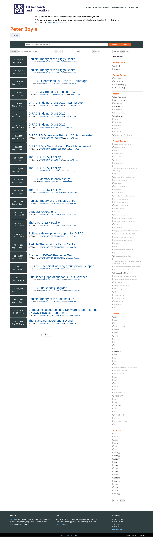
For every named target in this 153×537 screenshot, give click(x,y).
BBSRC (116, 330)
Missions (117, 243)
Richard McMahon (74, 105)
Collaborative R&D (120, 154)
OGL (76, 535)
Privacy (62, 535)
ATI (115, 323)
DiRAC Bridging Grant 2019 (46, 113)
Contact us (133, 7)
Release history (119, 7)
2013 (116, 475)
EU (115, 358)
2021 (116, 449)
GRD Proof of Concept (121, 199)
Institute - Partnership (121, 205)
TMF (115, 409)
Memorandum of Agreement (123, 240)
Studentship (118, 289)
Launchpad (118, 227)
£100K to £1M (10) (120, 81)
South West (118, 122)
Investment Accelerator (121, 215)
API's (68, 519)
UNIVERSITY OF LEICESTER (51, 138)
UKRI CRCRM (119, 415)
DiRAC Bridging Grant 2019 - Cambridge (55, 102)
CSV (77, 51)
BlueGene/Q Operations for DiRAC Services (57, 277)
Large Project (118, 224)
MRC (116, 383)
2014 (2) (117, 472)
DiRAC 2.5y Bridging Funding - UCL (52, 91)
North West (118, 110)
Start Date (14, 52)
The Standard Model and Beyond (50, 320)
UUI (115, 424)
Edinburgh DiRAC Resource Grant (51, 255)
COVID (116, 339)
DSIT (116, 348)
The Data (13, 519)
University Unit (119, 301)
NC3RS (116, 386)
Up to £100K (118, 78)
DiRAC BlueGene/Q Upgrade (47, 288)
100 (99, 51)
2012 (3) (117, 478)
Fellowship (117, 190)
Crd (115, 160)
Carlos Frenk (67, 127)
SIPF (115, 399)
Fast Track (117, 183)
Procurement (118, 253)
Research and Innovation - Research (126, 270)
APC (115, 320)
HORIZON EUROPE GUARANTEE (125, 367)
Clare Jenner (75, 94)
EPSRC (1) (118, 352)
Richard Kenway (73, 258)
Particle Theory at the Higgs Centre (52, 59)
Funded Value (27, 51)
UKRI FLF (117, 418)
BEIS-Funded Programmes (123, 144)
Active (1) (117, 66)
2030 (116, 437)
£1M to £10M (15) (120, 85)
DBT (115, 342)
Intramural (117, 212)
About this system (101, 7)
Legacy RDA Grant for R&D (123, 237)
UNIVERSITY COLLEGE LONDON (53, 94)
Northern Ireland (119, 113)
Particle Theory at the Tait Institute (51, 299)
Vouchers (117, 308)
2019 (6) (117, 456)
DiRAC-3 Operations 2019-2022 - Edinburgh (57, 81)
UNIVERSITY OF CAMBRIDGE (52, 105)
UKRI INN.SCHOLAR (121, 421)
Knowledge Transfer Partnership (124, 221)
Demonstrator (118, 163)
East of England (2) (120, 100)
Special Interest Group (121, 286)
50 (96, 51)
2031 (116, 434)
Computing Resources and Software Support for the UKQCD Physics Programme (63, 311)
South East (117, 119)
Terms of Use (69, 535)
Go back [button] (16, 35)
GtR (57, 524)
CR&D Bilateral (119, 157)
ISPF (115, 380)
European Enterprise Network (124, 177)
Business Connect (120, 147)
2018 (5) (117, 459)
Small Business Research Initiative (125, 279)
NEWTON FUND (119, 393)
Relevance (34, 51)
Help (127, 51)
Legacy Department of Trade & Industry (127, 231)
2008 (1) (117, 490)
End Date (20, 51)
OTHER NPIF (118, 396)
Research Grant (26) (121, 273)
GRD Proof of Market (121, 202)
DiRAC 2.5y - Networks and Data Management (59, 146)
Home (88, 7)
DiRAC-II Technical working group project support (61, 266)
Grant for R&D (118, 193)
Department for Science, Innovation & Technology (124, 170)
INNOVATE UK (119, 374)
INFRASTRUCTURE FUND (123, 371)
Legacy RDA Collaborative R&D (124, 234)
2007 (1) (117, 494)
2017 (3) (117, 462)
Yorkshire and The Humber (123, 135)
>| (61, 51)
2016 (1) (117, 465)
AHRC (116, 317)
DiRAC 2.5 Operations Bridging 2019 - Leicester (60, 135)
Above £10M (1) (119, 88)
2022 (116, 446)
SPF (115, 402)
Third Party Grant (119, 295)
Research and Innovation (122, 256)
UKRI (116, 412)
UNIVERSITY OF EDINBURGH (52, 62)
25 (93, 51)
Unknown (117, 125)
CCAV (116, 336)
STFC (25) (117, 405)
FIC (115, 361)
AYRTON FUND (119, 326)
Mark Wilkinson (72, 138)
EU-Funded (118, 174)
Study (116, 292)
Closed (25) (118, 69)
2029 (116, 440)
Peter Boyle (71, 84)
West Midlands (119, 132)
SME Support (118, 282)
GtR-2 (64, 524)
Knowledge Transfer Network (123, 218)
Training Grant (119, 298)
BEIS (116, 333)
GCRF (116, 364)
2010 (116, 484)
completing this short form (57, 22)
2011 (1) (117, 481)
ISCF (116, 377)
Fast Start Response (121, 180)
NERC (116, 390)
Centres (117, 150)
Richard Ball (71, 62)
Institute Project (119, 208)
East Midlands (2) (120, 97)
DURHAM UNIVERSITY (49, 127)
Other (116, 246)
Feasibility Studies (120, 186)
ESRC (116, 355)
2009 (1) (117, 487)
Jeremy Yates (75, 149)
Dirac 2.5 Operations (42, 211)
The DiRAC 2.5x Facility (44, 222)
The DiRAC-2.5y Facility (44, 157)
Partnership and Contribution (123, 250)
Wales (116, 129)
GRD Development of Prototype (124, 196)
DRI (115, 345)
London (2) (118, 103)
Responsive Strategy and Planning (125, 276)
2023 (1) (117, 443)
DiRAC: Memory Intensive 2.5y (49, 179)
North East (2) (118, 106)
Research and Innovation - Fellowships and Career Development (126, 262)
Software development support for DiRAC (56, 233)
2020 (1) (117, 453)
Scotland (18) (118, 116)
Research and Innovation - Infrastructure (127, 267)
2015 (116, 468)
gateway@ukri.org (119, 529)
